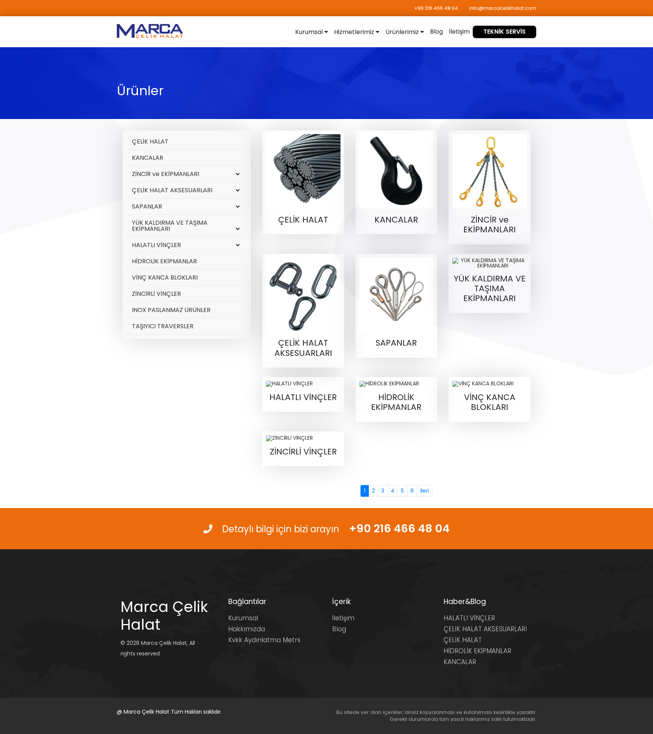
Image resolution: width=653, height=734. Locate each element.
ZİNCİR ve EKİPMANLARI (165, 174)
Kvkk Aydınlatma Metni (264, 639)
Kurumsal (309, 32)
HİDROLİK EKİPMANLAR (164, 261)
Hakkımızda (246, 629)
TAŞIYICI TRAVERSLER (162, 326)
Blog (436, 31)
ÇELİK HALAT (150, 141)
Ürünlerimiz (402, 32)
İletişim (459, 31)
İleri (424, 490)
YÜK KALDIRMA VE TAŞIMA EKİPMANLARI (169, 225)
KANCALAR (147, 157)
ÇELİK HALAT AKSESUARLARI (172, 190)
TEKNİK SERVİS (504, 31)
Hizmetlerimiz (355, 32)
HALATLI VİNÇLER (156, 245)
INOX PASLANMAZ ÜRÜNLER (171, 310)
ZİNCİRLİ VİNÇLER (156, 293)
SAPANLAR (147, 206)
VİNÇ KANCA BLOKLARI (165, 277)
